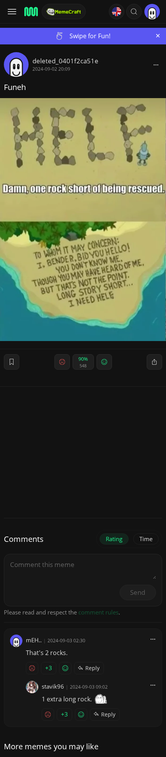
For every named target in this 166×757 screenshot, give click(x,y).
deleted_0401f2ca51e (65, 60)
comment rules (98, 612)
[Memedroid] (30, 11)
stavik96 (53, 686)
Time (145, 539)
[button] (134, 11)
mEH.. (33, 640)
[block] (156, 64)
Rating (114, 539)
